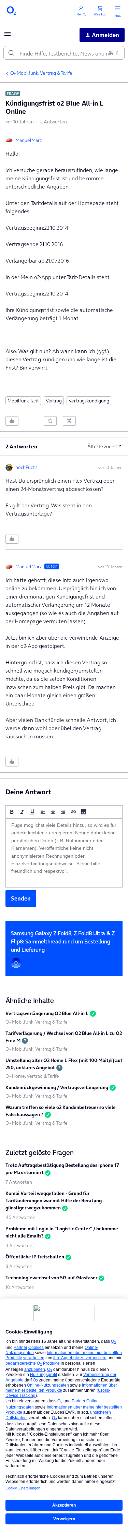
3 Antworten (18, 1245)
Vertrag (54, 400)
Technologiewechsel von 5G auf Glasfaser (51, 1277)
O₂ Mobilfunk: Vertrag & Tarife (41, 73)
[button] (7, 36)
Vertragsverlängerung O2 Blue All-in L (46, 1013)
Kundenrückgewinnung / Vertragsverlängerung (56, 1087)
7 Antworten (18, 1182)
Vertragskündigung (89, 400)
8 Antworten (18, 1266)
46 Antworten (20, 1217)
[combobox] (64, 53)
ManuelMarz (28, 140)
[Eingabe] (11, 53)
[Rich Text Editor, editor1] (64, 853)
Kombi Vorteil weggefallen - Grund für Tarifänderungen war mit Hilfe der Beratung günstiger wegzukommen (53, 1200)
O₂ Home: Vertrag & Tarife (32, 1076)
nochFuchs (26, 467)
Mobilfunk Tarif (23, 400)
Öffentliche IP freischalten (34, 1256)
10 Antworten (19, 1287)
